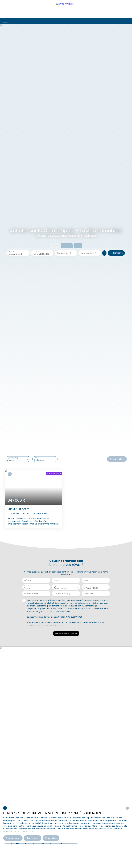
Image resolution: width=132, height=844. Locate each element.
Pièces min (88, 594)
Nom (56, 580)
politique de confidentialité (45, 625)
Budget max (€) (64, 253)
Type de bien (13, 252)
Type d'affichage (13, 458)
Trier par (37, 458)
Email (86, 580)
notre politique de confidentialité (18, 831)
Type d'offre (28, 586)
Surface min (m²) (89, 253)
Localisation (37, 252)
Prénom (27, 580)
